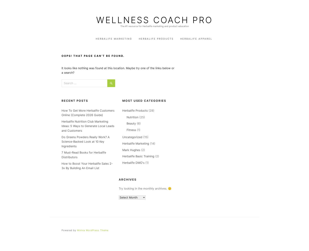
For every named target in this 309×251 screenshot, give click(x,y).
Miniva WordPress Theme (92, 230)
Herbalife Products (156, 38)
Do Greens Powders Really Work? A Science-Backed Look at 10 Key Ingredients (86, 141)
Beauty (131, 123)
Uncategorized (132, 137)
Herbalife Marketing (114, 38)
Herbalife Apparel (196, 38)
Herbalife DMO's (133, 162)
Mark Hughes (131, 150)
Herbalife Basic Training (138, 156)
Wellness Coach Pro (154, 20)
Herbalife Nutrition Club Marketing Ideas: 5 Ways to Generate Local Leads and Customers (88, 126)
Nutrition (132, 117)
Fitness (131, 130)
